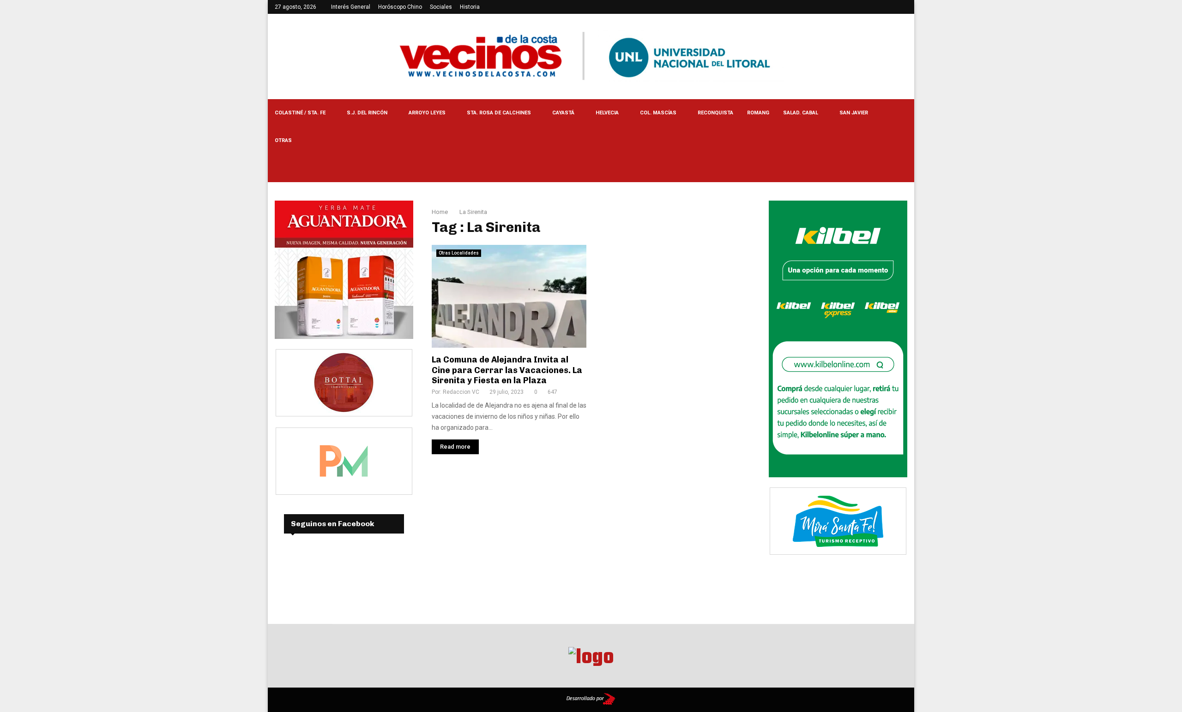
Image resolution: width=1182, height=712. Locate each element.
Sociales (441, 7)
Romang (758, 113)
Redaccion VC (461, 392)
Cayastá (563, 113)
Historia (470, 7)
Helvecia (607, 113)
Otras (283, 140)
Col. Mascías (658, 113)
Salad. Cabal (800, 113)
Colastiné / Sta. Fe (300, 113)
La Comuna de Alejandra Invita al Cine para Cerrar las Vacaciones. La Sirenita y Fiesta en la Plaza (507, 370)
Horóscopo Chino (400, 7)
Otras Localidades (459, 252)
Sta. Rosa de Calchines (499, 113)
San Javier (853, 113)
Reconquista (715, 113)
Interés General (350, 7)
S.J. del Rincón (367, 113)
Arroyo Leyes (427, 113)
